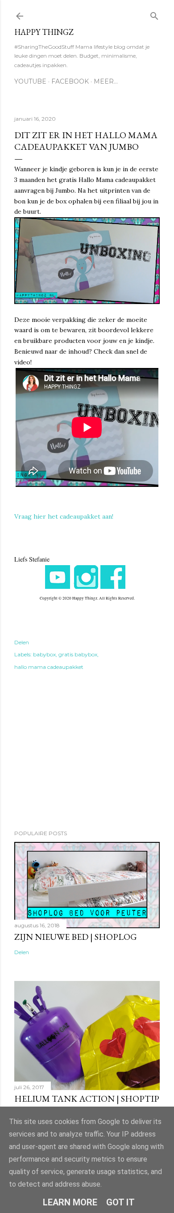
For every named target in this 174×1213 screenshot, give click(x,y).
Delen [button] (21, 642)
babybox (44, 654)
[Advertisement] (87, 751)
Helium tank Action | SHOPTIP (86, 1098)
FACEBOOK (70, 81)
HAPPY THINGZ (44, 32)
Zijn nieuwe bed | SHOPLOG (75, 937)
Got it (120, 1202)
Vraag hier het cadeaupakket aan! (63, 516)
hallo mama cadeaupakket (48, 667)
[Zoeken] (154, 14)
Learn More (70, 1202)
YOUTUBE (30, 81)
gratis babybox (77, 654)
